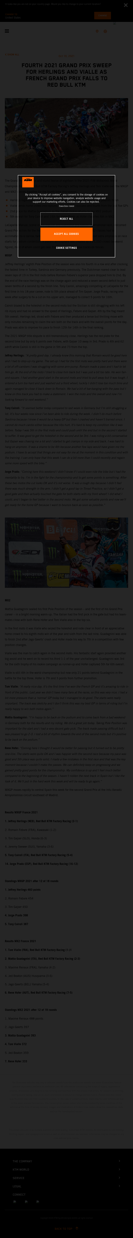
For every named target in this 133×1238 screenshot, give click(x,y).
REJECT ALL (66, 218)
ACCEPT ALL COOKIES (66, 234)
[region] (66, 216)
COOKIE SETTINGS (66, 248)
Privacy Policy (63, 206)
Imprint (71, 206)
